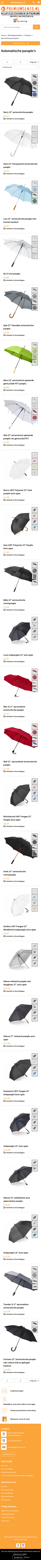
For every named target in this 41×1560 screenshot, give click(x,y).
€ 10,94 (6, 1149)
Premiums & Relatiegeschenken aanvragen (17, 1475)
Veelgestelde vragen (8, 1472)
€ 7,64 (6, 552)
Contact (4, 1486)
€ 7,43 (6, 442)
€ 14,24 (6, 988)
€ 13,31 (6, 1256)
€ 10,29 (6, 1098)
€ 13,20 (6, 1311)
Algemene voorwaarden (10, 1511)
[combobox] (17, 27)
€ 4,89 (6, 277)
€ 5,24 (6, 332)
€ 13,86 (6, 1043)
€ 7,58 (6, 497)
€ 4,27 (6, 116)
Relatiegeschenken (15, 35)
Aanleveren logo (7, 1490)
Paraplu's (27, 35)
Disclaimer (5, 1521)
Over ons (4, 1465)
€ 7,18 (6, 768)
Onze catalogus (7, 1469)
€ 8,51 (6, 658)
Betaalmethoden (7, 1496)
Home (3, 35)
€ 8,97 (6, 933)
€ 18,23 (6, 1204)
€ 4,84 (6, 170)
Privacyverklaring (7, 1517)
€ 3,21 (6, 225)
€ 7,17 (6, 713)
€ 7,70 (6, 878)
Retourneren (6, 1500)
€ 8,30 (6, 823)
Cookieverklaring (7, 1514)
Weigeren (27, 1557)
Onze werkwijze (7, 1493)
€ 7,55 (6, 607)
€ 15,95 (6, 1369)
